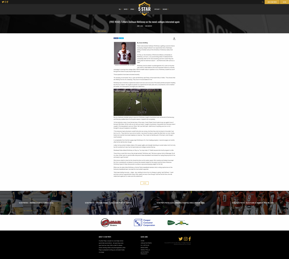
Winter (125, 9)
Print (174, 39)
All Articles (145, 245)
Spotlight (157, 9)
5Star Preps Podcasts (145, 253)
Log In (284, 2)
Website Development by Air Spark (182, 244)
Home (142, 241)
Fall (120, 9)
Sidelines (165, 9)
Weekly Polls (145, 250)
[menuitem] (120, 9)
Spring (132, 9)
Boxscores (144, 247)
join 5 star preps (272, 2)
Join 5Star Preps (146, 243)
